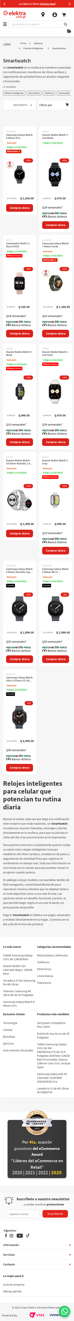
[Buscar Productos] (65, 24)
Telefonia (49, 93)
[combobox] (39, 24)
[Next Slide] (69, 3)
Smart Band (34, 93)
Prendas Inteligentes (33, 48)
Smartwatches (59, 48)
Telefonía (38, 43)
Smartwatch (64, 93)
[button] (54, 105)
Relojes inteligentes (14, 93)
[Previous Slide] (4, 3)
